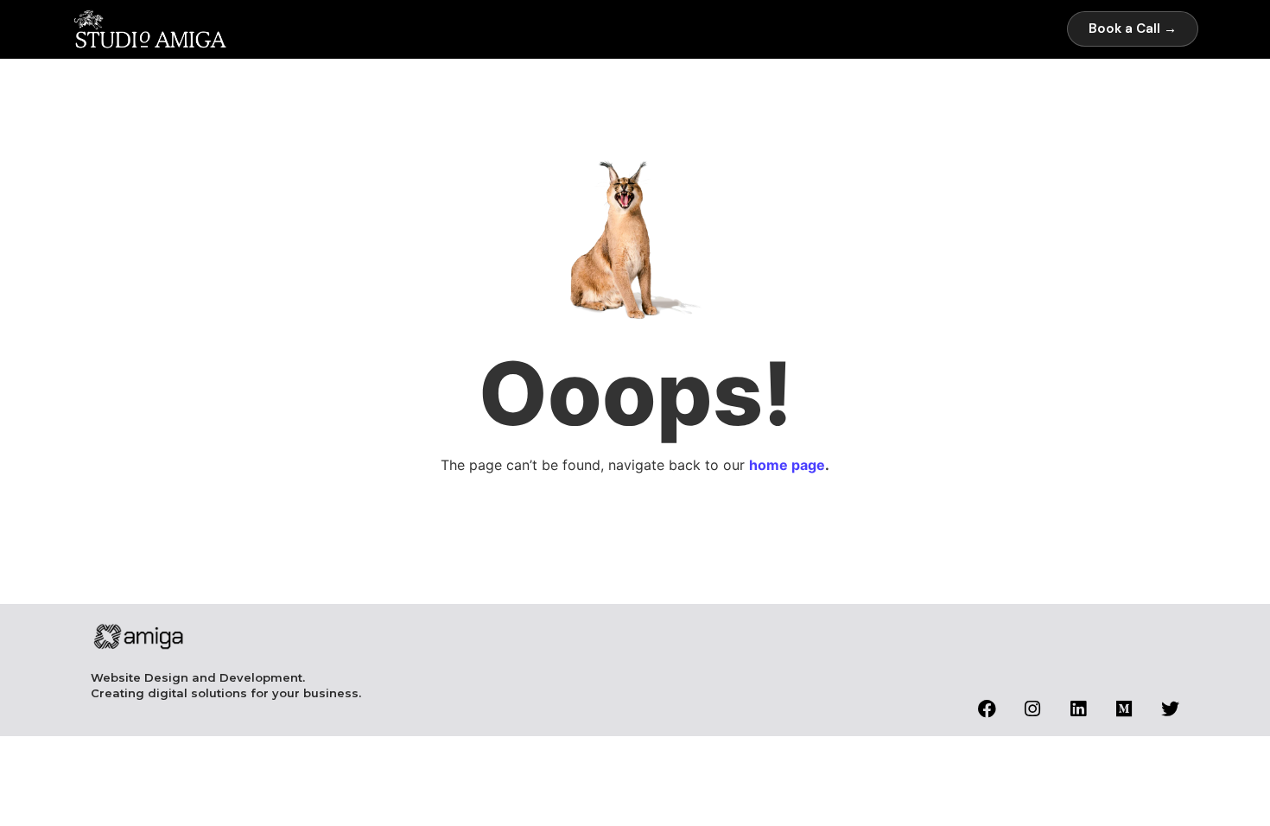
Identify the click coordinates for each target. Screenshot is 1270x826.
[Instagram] (1033, 709)
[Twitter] (1170, 709)
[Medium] (1124, 709)
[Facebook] (987, 709)
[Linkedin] (1079, 709)
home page (787, 464)
